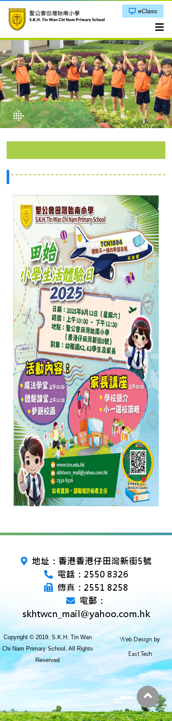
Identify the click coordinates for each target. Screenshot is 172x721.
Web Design (136, 639)
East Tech (140, 654)
